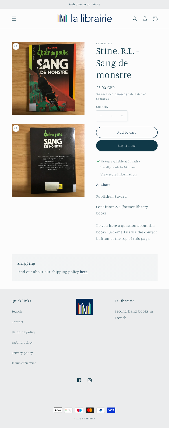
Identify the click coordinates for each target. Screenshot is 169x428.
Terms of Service (24, 363)
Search (17, 311)
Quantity (102, 106)
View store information (119, 174)
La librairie (88, 418)
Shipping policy (23, 332)
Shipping (121, 94)
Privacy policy (22, 353)
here (84, 272)
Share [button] (105, 184)
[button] (14, 19)
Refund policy (22, 342)
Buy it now (127, 145)
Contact (17, 322)
